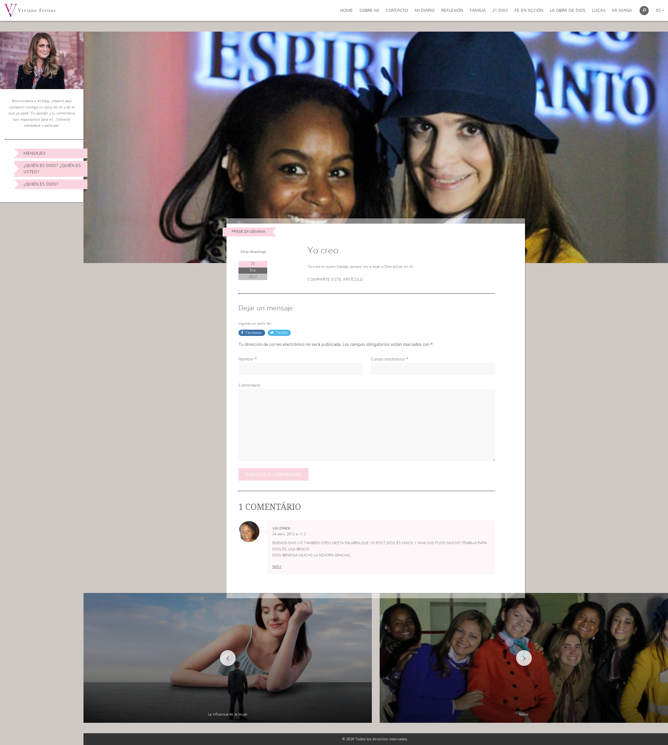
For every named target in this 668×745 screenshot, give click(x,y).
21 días (500, 10)
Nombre (245, 359)
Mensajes (34, 153)
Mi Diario (425, 10)
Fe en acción (529, 10)
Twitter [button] (281, 333)
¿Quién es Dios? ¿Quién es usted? (52, 169)
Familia (478, 10)
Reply (277, 566)
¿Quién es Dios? (40, 184)
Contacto (397, 10)
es (659, 10)
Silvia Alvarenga (253, 252)
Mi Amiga (622, 10)
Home (346, 10)
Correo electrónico (388, 359)
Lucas (599, 10)
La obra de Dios (568, 10)
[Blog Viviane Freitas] (30, 10)
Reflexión (452, 10)
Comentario (249, 385)
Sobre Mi (369, 10)
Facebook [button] (253, 333)
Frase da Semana (248, 232)
